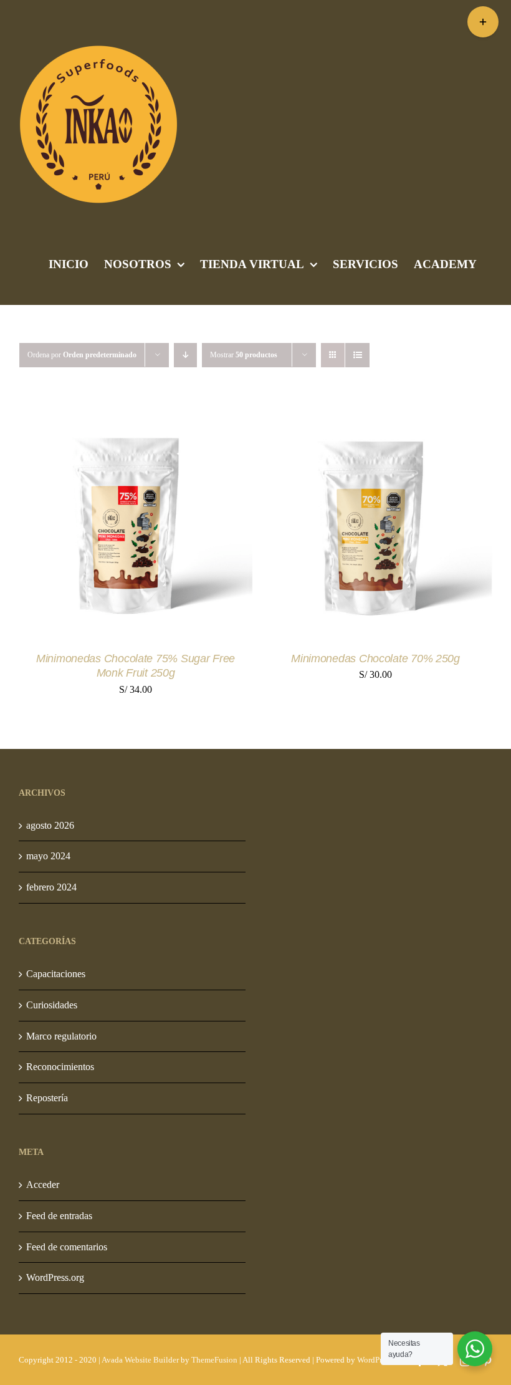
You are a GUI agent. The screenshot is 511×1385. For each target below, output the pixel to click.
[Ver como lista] (357, 355)
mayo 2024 (48, 856)
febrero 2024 (51, 887)
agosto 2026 (50, 825)
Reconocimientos (60, 1066)
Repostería (47, 1098)
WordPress (374, 1359)
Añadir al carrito (94, 524)
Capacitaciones (55, 973)
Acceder (42, 1184)
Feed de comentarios (66, 1247)
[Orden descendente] (185, 355)
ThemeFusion (214, 1359)
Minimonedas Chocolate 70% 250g (375, 658)
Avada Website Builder (140, 1359)
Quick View (197, 524)
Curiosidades (51, 1005)
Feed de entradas (59, 1215)
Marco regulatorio (61, 1036)
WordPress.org (55, 1277)
